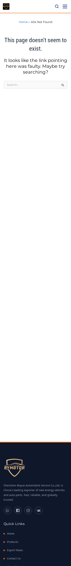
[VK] (38, 510)
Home (10, 533)
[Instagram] (28, 510)
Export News (15, 550)
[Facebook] (18, 510)
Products (12, 542)
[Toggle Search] (57, 6)
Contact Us (14, 558)
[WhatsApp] (7, 510)
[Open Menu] (65, 6)
